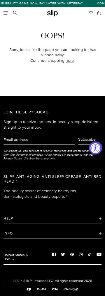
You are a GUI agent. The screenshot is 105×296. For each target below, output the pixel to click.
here (70, 60)
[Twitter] (63, 254)
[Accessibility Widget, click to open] (95, 148)
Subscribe (87, 139)
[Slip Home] (52, 13)
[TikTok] (89, 254)
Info (8, 233)
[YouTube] (99, 254)
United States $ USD (16, 257)
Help (8, 218)
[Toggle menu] (6, 13)
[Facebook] (54, 254)
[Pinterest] (72, 254)
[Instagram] (81, 254)
